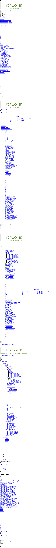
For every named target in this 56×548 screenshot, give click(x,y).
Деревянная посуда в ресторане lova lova (8, 487)
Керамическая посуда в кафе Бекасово (7, 493)
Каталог (6, 365)
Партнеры (2, 517)
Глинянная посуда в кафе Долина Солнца (8, 499)
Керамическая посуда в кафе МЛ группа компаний (9, 503)
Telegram (4, 98)
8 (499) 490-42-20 (4, 84)
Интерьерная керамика (11, 423)
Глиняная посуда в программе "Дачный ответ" (9, 481)
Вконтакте (5, 468)
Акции (1, 509)
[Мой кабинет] (0, 343)
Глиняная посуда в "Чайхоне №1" (6, 483)
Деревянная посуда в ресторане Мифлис (7, 501)
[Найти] (1, 12)
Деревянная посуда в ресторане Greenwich (8, 495)
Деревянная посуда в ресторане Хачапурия (8, 507)
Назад (7, 364)
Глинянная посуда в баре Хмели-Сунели (8, 505)
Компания (7, 439)
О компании (2, 513)
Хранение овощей (12, 379)
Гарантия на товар (3, 522)
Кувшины (11, 372)
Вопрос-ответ (3, 530)
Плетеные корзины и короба (12, 431)
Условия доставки (3, 521)
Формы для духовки (13, 389)
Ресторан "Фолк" (3, 485)
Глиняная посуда (10, 368)
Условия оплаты (3, 520)
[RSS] (0, 471)
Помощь (2, 525)
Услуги (1, 510)
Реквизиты (2, 523)
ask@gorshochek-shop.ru (5, 92)
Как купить (7, 448)
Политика (2, 524)
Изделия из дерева (10, 413)
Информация (2, 518)
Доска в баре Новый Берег (5, 497)
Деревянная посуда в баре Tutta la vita (7, 489)
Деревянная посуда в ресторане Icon (7, 491)
